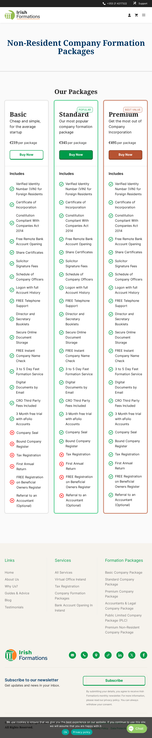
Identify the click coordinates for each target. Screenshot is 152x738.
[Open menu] (143, 15)
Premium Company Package (119, 593)
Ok (65, 732)
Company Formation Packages (70, 595)
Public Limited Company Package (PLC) (123, 617)
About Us (12, 579)
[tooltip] (26, 189)
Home (9, 572)
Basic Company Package (123, 572)
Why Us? (11, 586)
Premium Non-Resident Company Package (122, 629)
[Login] (130, 15)
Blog (8, 600)
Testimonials (14, 607)
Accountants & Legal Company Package (120, 605)
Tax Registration (67, 586)
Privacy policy (81, 732)
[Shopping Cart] (136, 15)
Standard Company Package (119, 581)
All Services (63, 572)
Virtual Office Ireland (70, 579)
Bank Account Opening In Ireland (74, 607)
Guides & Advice (17, 593)
